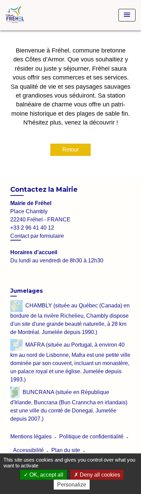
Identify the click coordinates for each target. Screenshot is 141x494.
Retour (70, 149)
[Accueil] (31, 15)
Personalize (71, 485)
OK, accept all (45, 475)
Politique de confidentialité (91, 436)
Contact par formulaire (37, 236)
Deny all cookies (99, 475)
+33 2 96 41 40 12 (32, 228)
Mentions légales (31, 436)
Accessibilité (28, 450)
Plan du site (65, 450)
